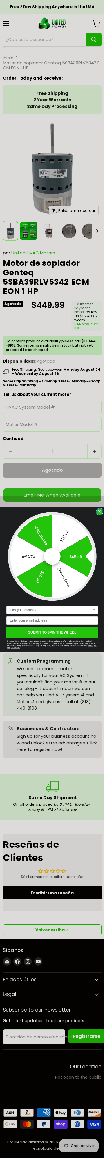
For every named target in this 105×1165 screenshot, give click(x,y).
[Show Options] (94, 610)
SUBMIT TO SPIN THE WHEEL (52, 632)
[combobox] (51, 610)
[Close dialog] (100, 511)
